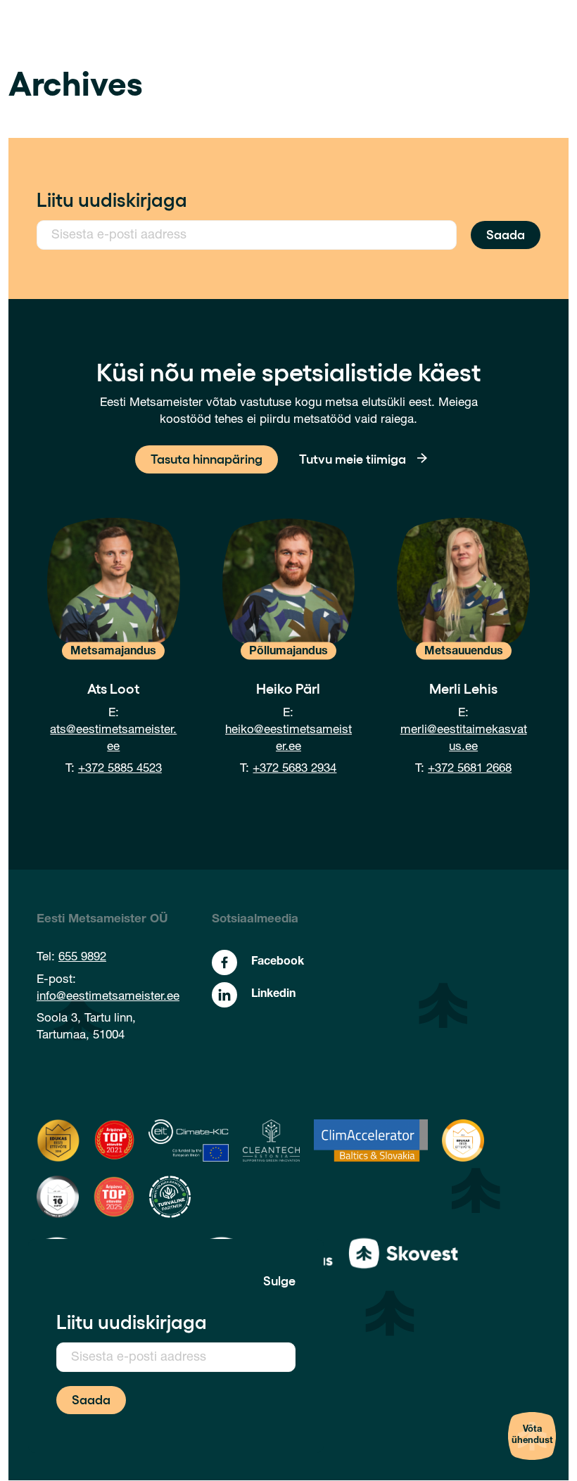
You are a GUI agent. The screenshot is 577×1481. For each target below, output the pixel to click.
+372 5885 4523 (120, 769)
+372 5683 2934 (294, 769)
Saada (505, 233)
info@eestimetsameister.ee (108, 997)
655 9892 (82, 958)
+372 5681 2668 (470, 769)
